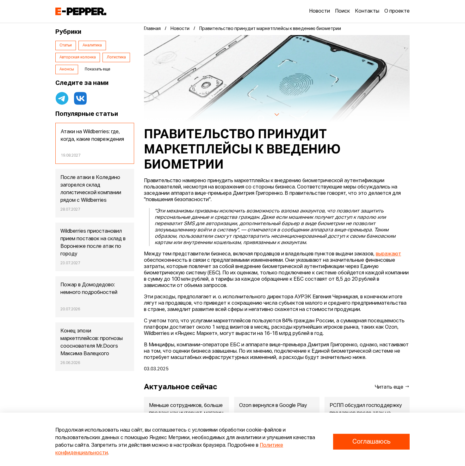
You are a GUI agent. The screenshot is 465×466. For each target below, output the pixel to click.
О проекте (397, 11)
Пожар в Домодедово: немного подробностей (88, 289)
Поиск (342, 11)
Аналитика (92, 45)
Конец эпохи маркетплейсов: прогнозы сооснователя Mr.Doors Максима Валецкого (91, 342)
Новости (319, 11)
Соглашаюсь (371, 442)
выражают (388, 254)
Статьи (65, 45)
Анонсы (66, 69)
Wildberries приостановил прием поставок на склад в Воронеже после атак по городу (93, 243)
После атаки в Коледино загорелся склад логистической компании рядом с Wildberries (90, 189)
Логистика (116, 57)
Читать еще (390, 387)
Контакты (367, 11)
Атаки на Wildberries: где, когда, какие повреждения (92, 135)
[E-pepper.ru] (80, 11)
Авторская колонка (77, 57)
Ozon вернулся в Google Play (273, 405)
